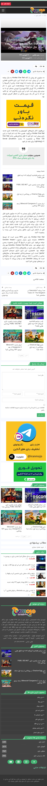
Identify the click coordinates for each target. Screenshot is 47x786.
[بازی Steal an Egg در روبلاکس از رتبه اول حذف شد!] (7, 196)
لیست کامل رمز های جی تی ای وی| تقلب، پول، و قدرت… (19, 566)
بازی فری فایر (39, 719)
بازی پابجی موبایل (38, 728)
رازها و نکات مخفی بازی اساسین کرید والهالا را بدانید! (20, 574)
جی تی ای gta (38, 724)
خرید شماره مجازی (38, 547)
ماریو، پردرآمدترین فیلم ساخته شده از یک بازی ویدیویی (10, 293)
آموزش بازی (41, 746)
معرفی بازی (41, 751)
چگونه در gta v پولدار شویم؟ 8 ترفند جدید (21, 582)
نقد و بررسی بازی (39, 756)
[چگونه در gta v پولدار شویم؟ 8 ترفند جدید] (41, 584)
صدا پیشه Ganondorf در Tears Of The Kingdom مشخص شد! (36, 293)
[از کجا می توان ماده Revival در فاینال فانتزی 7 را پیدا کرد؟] (41, 593)
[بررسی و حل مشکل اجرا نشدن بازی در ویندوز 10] (41, 558)
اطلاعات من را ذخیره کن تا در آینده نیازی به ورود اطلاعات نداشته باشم (24, 409)
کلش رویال (40, 706)
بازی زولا (40, 702)
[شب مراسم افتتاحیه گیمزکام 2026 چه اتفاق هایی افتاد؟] (7, 178)
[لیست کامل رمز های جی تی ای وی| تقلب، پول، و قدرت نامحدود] (41, 567)
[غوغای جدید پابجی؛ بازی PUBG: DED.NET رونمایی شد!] (7, 187)
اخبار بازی (40, 39)
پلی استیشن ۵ (38, 715)
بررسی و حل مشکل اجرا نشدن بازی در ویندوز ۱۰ (19, 556)
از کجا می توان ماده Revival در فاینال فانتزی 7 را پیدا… (19, 591)
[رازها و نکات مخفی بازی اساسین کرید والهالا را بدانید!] (41, 576)
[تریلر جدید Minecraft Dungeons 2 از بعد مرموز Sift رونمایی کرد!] (7, 206)
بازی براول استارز (38, 732)
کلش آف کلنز (39, 710)
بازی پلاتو (40, 697)
